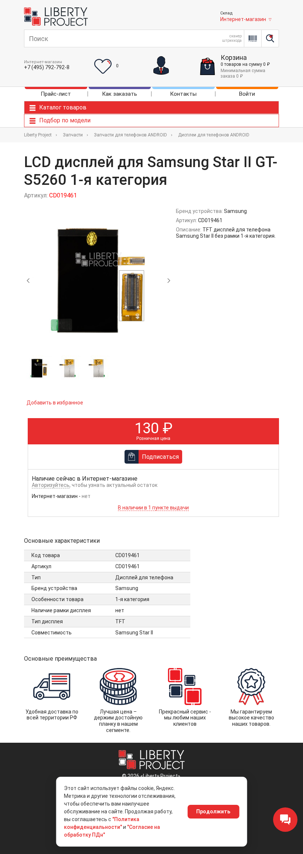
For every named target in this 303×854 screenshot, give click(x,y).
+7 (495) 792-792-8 (46, 67)
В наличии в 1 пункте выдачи (153, 508)
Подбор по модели (65, 120)
